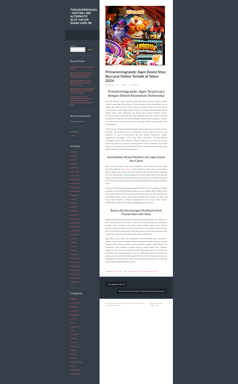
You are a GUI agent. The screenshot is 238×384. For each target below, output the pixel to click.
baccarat (128, 169)
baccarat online (75, 303)
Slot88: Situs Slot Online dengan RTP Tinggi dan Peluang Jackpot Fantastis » (142, 291)
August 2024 (74, 234)
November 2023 (75, 270)
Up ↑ (157, 305)
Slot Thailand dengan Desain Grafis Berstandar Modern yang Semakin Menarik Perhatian (81, 83)
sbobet (72, 330)
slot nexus (73, 354)
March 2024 (74, 254)
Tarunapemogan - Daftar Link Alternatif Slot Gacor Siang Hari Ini (83, 16)
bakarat (155, 271)
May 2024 (73, 246)
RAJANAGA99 (74, 315)
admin (124, 85)
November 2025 (75, 183)
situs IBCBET (74, 334)
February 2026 (74, 171)
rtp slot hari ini (74, 326)
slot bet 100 (74, 346)
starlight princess (75, 370)
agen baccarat (132, 271)
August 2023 (74, 282)
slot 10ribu (73, 342)
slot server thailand (76, 362)
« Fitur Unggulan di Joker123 (116, 284)
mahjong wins (74, 311)
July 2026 (73, 152)
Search (73, 46)
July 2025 (73, 199)
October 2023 (74, 274)
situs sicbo (73, 338)
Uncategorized (74, 374)
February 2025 (74, 215)
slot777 (72, 366)
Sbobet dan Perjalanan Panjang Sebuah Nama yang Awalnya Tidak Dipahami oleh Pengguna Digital (82, 91)
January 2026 (74, 175)
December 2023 (75, 266)
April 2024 (73, 250)
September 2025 (75, 191)
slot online (73, 358)
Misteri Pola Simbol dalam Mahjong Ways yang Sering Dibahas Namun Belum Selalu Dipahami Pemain (81, 75)
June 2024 (73, 242)
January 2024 (74, 262)
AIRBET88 (73, 299)
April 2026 (73, 163)
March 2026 (74, 167)
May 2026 (73, 160)
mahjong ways (74, 307)
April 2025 (73, 207)
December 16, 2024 (112, 85)
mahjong (72, 135)
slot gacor (73, 350)
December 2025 (75, 179)
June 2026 (73, 156)
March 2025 (74, 211)
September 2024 (75, 231)
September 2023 (75, 278)
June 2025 (73, 203)
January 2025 (74, 219)
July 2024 (73, 238)
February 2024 (74, 258)
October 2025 (74, 187)
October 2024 (74, 227)
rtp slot (72, 323)
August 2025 (74, 195)
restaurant (73, 319)
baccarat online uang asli (144, 271)
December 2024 (75, 223)
